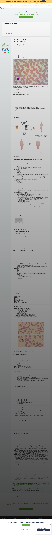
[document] (26, 267)
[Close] (50, 524)
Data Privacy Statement (44, 528)
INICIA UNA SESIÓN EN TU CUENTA (26, 529)
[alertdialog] (26, 1)
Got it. (44, 530)
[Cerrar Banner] (51, 1)
